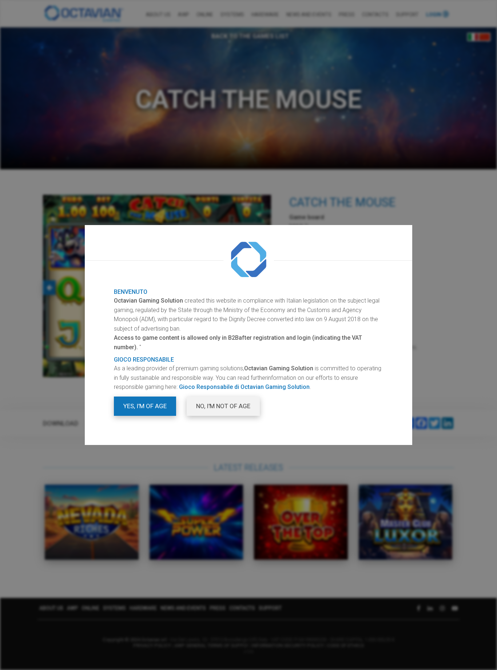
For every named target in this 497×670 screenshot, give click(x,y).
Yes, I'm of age (145, 406)
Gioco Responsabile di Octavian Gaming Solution (244, 386)
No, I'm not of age (223, 406)
